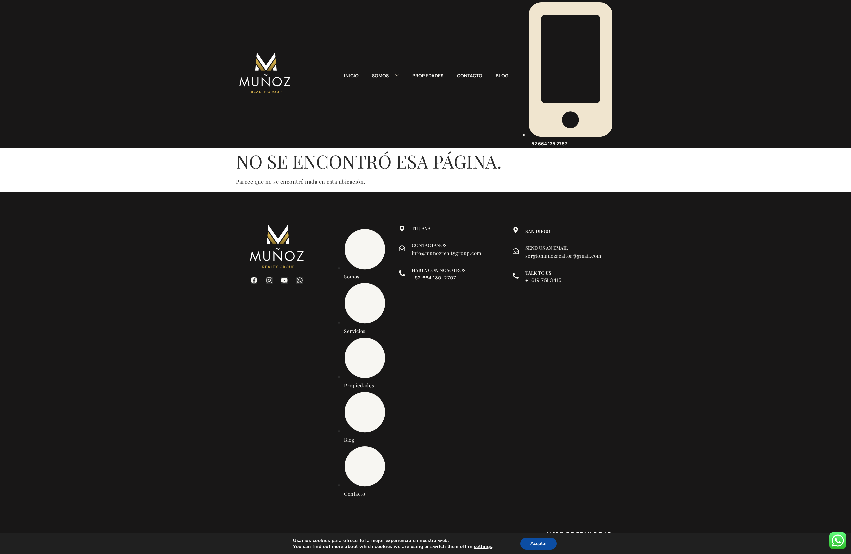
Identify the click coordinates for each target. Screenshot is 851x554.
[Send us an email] (516, 251)
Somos (380, 76)
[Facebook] (254, 280)
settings (483, 547)
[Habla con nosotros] (402, 273)
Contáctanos (429, 245)
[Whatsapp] (299, 280)
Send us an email (546, 248)
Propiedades (427, 76)
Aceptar (538, 543)
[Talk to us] (516, 276)
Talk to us (538, 273)
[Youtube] (284, 280)
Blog (502, 76)
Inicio (351, 76)
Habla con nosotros (439, 270)
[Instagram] (269, 280)
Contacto (470, 76)
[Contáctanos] (402, 248)
